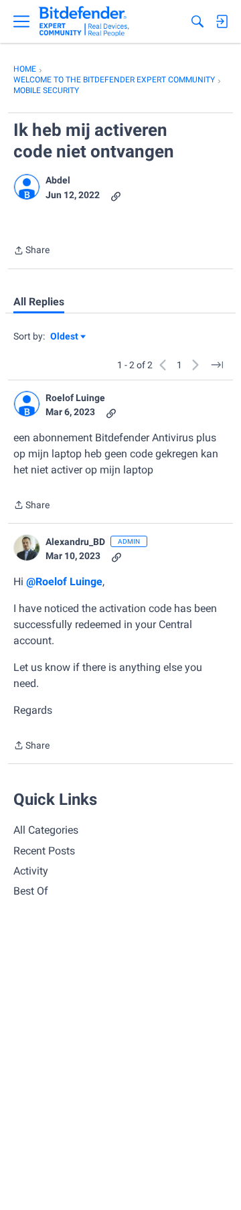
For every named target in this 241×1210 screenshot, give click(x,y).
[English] (84, 21)
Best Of (30, 891)
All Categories (45, 830)
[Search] (197, 21)
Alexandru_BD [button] (75, 541)
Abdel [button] (58, 180)
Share (31, 251)
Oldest (65, 337)
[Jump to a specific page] (217, 365)
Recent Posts (44, 850)
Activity (30, 870)
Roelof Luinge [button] (75, 397)
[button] (26, 186)
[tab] (38, 302)
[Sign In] (222, 21)
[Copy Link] (116, 195)
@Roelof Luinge (64, 581)
